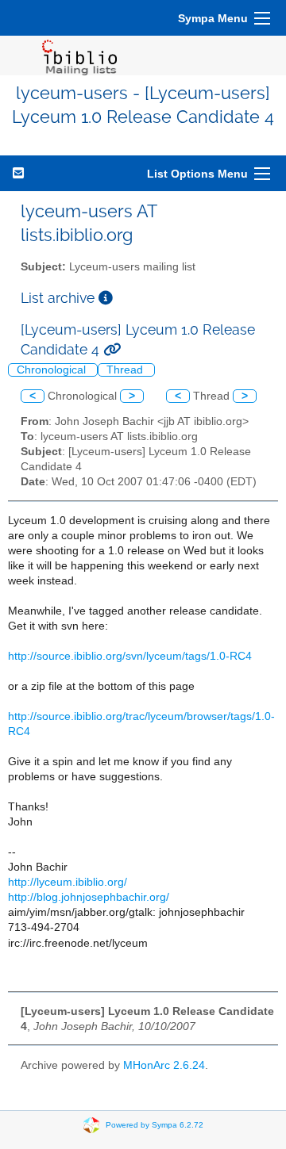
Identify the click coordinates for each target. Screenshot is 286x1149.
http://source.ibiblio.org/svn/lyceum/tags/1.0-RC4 (130, 656)
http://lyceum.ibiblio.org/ (67, 882)
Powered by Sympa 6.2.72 (154, 1124)
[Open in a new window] (106, 297)
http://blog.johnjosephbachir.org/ (88, 897)
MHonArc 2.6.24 (164, 1065)
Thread (126, 370)
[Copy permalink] (112, 349)
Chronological (53, 370)
